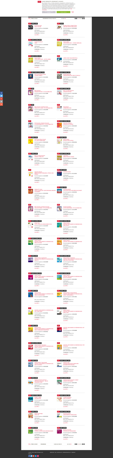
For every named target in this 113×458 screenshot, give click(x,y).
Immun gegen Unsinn (68, 156)
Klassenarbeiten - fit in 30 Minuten (43, 124)
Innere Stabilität (39, 156)
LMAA (35, 42)
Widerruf (73, 452)
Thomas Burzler (73, 292)
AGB (55, 452)
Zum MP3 (36, 34)
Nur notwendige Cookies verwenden (49, 12)
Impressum (52, 452)
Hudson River (67, 171)
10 (61, 18)
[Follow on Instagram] (38, 456)
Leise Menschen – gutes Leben (42, 59)
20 (63, 18)
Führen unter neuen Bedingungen (43, 431)
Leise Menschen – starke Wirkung (72, 42)
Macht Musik (37, 26)
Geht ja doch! (67, 398)
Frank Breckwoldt (67, 189)
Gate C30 (36, 414)
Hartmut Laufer (66, 362)
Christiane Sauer (44, 106)
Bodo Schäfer (43, 74)
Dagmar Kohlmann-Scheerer (40, 379)
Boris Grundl (37, 74)
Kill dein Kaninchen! (39, 140)
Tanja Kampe (44, 362)
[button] (1, 93)
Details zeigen (73, 12)
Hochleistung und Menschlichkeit (72, 190)
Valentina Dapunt (67, 379)
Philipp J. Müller (37, 397)
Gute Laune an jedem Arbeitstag (43, 224)
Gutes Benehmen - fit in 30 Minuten (72, 207)
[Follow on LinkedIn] (36, 456)
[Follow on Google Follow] (33, 456)
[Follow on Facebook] (29, 456)
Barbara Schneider (67, 429)
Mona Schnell (43, 139)
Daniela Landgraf (74, 379)
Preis (32, 18)
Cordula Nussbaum (38, 41)
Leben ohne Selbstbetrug (70, 58)
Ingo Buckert (44, 257)
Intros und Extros (68, 140)
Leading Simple (38, 75)
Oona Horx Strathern (67, 123)
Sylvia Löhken (66, 41)
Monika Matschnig (67, 74)
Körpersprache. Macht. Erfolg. (71, 75)
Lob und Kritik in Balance (70, 26)
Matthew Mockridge (38, 413)
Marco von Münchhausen (68, 90)
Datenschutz (59, 452)
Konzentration (67, 91)
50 (65, 18)
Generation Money (68, 381)
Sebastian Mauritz (38, 171)
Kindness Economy (68, 124)
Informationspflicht (67, 452)
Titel (29, 18)
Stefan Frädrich (66, 223)
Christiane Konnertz (45, 123)
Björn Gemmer (37, 90)
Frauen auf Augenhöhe (69, 431)
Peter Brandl (66, 106)
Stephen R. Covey (38, 189)
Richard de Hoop (38, 25)
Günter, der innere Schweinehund (72, 241)
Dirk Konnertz (37, 123)
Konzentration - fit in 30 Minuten (43, 91)
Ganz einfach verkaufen (70, 414)
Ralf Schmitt (37, 139)
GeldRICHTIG (37, 398)
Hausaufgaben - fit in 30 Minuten (43, 207)
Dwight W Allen (74, 25)
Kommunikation (67, 108)
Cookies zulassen (63, 12)
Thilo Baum (65, 155)
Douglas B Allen (66, 25)
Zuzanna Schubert (67, 206)
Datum (35, 18)
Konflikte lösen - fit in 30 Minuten (43, 108)
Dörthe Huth (37, 223)
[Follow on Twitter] (31, 456)
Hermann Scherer (67, 413)
